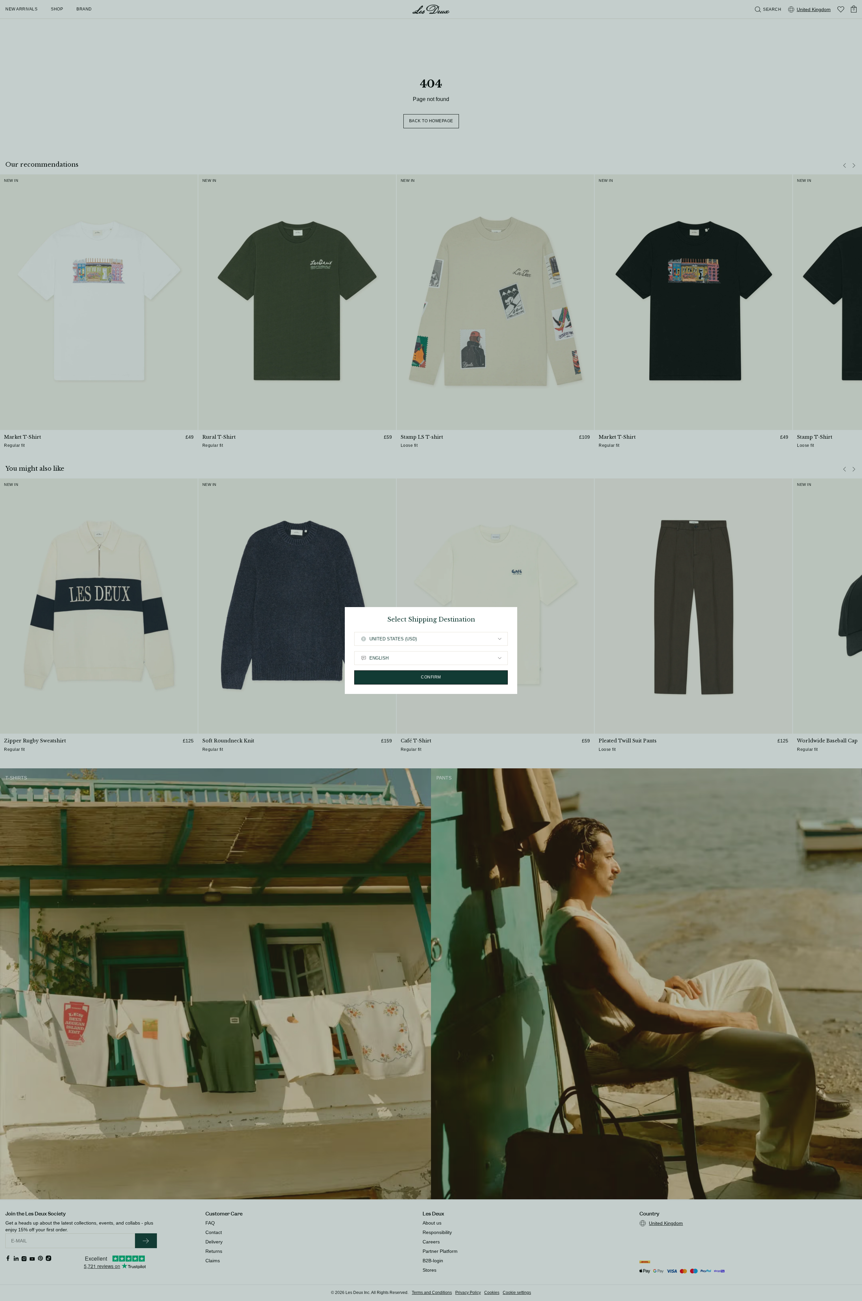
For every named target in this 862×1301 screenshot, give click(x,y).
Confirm (431, 677)
